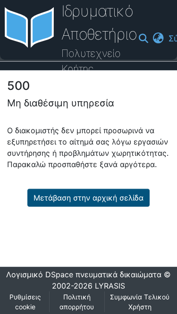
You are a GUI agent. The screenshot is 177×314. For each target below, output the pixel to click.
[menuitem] (158, 38)
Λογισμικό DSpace (39, 274)
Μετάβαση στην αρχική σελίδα (88, 197)
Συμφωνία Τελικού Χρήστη (139, 302)
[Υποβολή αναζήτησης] (143, 38)
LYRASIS (110, 285)
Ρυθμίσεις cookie (25, 302)
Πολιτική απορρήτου (76, 302)
